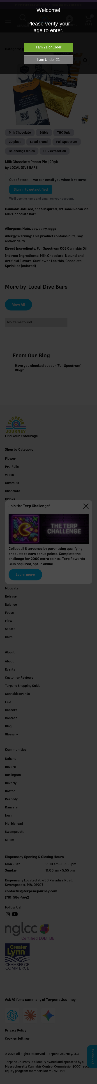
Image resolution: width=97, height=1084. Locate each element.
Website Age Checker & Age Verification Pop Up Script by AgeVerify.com (91, 1083)
